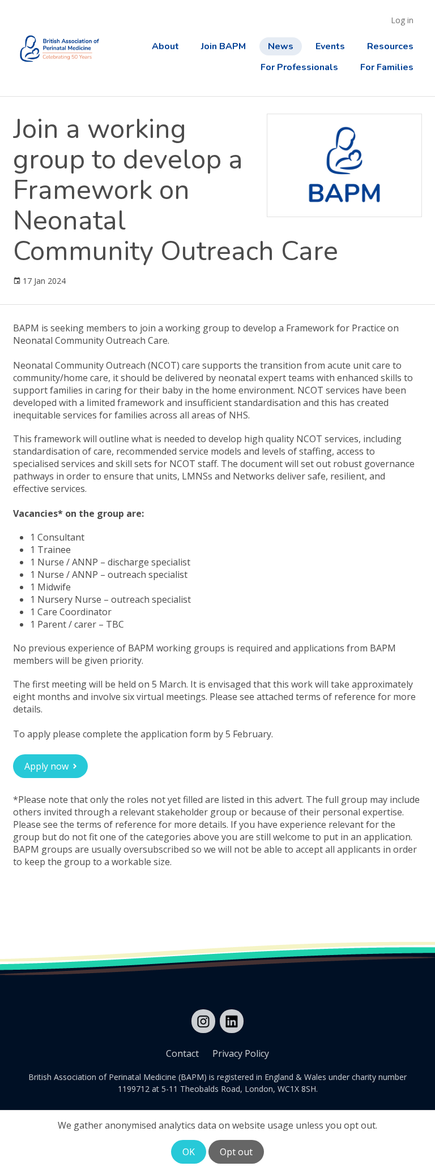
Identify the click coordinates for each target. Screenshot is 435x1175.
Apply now (46, 766)
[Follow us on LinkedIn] (232, 1021)
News (280, 46)
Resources (390, 46)
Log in (402, 20)
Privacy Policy (240, 1053)
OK (188, 1152)
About (165, 46)
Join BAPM (223, 46)
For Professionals (299, 67)
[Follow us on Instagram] (203, 1021)
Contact (182, 1053)
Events (330, 46)
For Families (386, 67)
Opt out (236, 1152)
